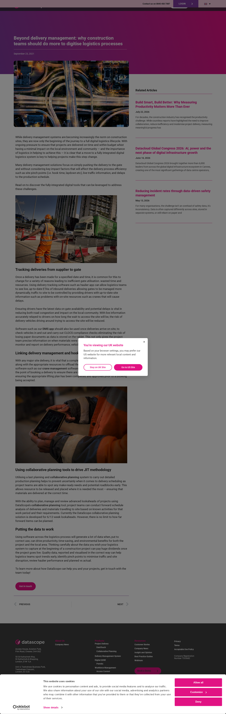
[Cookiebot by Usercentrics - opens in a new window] (21, 707)
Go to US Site (128, 367)
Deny (198, 701)
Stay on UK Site (98, 367)
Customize (196, 692)
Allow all (198, 682)
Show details (50, 707)
